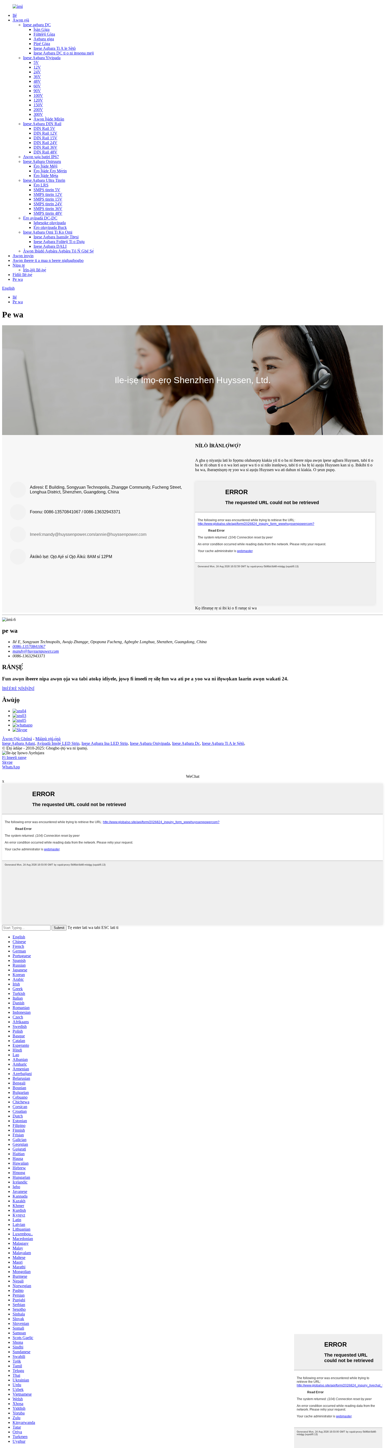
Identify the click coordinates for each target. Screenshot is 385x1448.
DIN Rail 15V (45, 138)
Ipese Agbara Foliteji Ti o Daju (59, 241)
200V (38, 109)
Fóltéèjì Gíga (44, 34)
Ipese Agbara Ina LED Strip (104, 743)
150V (38, 105)
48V (37, 81)
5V (36, 62)
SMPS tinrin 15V (48, 199)
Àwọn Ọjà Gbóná (17, 738)
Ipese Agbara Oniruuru (42, 161)
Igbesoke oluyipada (50, 223)
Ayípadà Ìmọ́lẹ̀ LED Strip (58, 743)
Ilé (15, 15)
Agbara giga (44, 39)
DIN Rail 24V (45, 142)
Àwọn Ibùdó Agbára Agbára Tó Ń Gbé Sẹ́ (58, 251)
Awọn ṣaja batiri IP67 (41, 157)
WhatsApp (11, 767)
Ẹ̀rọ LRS (41, 185)
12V (37, 67)
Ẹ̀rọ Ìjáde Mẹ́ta (46, 175)
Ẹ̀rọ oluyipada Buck (50, 227)
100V (38, 95)
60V (37, 86)
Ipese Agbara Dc (186, 743)
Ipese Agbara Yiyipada (41, 58)
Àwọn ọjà (21, 20)
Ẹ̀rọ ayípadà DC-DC (40, 218)
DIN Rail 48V (45, 152)
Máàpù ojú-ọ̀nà (47, 738)
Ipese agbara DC (37, 25)
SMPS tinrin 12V (48, 194)
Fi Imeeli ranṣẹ (14, 757)
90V (37, 91)
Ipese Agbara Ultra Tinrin (44, 180)
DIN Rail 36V (45, 147)
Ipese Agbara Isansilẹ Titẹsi (56, 237)
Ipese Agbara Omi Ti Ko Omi (47, 232)
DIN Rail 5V (44, 128)
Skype (7, 762)
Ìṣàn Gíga (42, 29)
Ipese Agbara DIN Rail (42, 124)
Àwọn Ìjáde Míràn (49, 119)
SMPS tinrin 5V (47, 190)
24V (37, 72)
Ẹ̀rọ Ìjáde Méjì (45, 166)
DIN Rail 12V (45, 133)
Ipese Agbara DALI (50, 246)
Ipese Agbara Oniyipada (150, 743)
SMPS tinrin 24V (48, 204)
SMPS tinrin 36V (48, 208)
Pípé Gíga (42, 43)
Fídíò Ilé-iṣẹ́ (22, 274)
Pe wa (18, 279)
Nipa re (19, 265)
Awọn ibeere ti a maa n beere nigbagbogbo (48, 260)
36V (37, 76)
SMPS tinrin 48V (48, 213)
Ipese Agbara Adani (18, 743)
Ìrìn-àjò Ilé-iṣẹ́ (34, 270)
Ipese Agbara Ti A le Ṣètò (55, 48)
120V (38, 100)
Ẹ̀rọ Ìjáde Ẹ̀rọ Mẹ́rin (50, 171)
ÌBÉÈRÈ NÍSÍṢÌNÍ (18, 688)
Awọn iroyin (23, 256)
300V (38, 114)
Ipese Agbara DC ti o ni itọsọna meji (64, 53)
